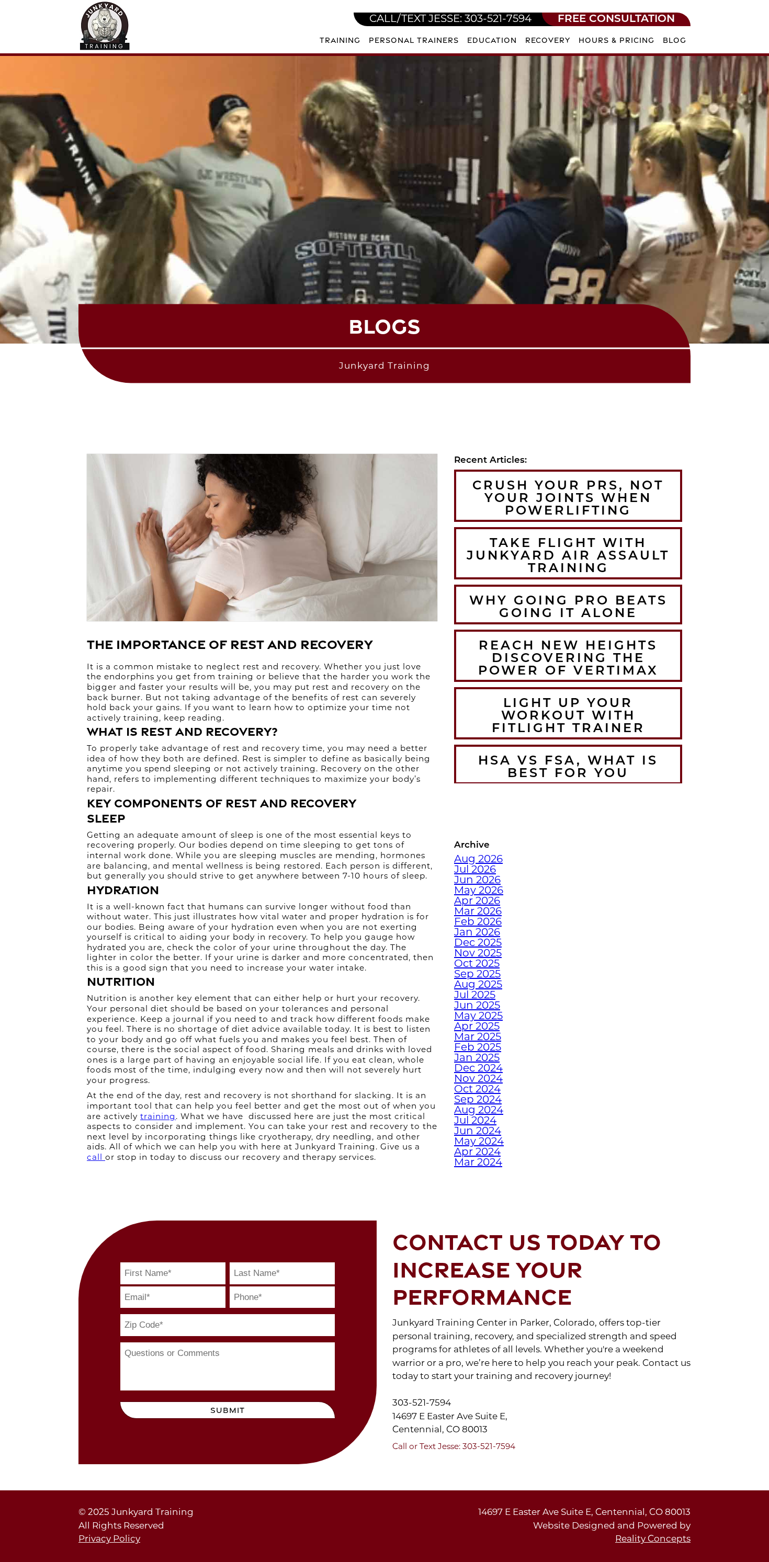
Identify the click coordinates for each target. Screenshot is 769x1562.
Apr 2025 (477, 1027)
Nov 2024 (478, 1079)
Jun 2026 (477, 880)
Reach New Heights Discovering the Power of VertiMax (568, 659)
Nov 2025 (478, 954)
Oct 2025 (477, 964)
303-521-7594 (450, 19)
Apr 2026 (477, 901)
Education (492, 40)
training (158, 1117)
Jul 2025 (474, 995)
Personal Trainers (414, 40)
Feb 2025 (477, 1048)
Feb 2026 (478, 922)
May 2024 (479, 1142)
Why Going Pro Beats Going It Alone (568, 607)
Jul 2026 (475, 870)
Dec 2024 (478, 1069)
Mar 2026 (478, 912)
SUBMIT (227, 1410)
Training (340, 40)
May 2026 (478, 891)
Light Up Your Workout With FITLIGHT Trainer (568, 716)
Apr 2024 (477, 1152)
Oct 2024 (477, 1090)
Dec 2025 (478, 943)
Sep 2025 (477, 975)
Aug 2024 (478, 1110)
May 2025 (478, 1016)
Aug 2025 (478, 985)
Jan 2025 (477, 1058)
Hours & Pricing (616, 40)
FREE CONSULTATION (616, 19)
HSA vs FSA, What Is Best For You (568, 767)
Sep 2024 (478, 1100)
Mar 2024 (478, 1163)
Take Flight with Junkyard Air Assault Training (568, 556)
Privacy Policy (109, 1539)
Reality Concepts (653, 1539)
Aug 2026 (478, 859)
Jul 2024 (475, 1121)
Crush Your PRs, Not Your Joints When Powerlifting (568, 499)
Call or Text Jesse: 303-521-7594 (453, 1447)
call (96, 1158)
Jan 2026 (477, 933)
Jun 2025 (477, 1006)
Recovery (547, 40)
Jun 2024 (477, 1131)
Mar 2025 (477, 1037)
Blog (674, 40)
